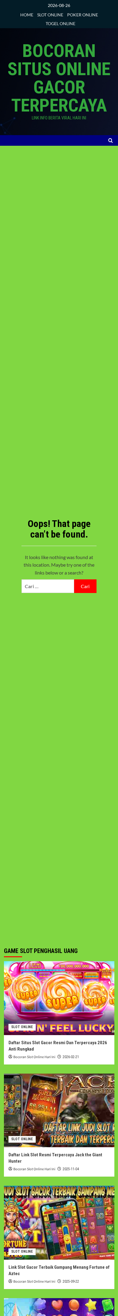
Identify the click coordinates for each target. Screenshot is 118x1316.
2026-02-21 (71, 1057)
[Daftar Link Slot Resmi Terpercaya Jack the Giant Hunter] (59, 1110)
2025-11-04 (71, 1169)
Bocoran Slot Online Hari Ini (34, 1057)
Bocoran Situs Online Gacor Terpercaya (59, 78)
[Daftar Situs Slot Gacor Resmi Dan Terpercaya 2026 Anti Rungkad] (59, 998)
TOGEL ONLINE (60, 23)
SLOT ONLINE (50, 14)
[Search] (110, 140)
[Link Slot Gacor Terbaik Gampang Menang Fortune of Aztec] (59, 1222)
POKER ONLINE (82, 14)
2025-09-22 (71, 1281)
